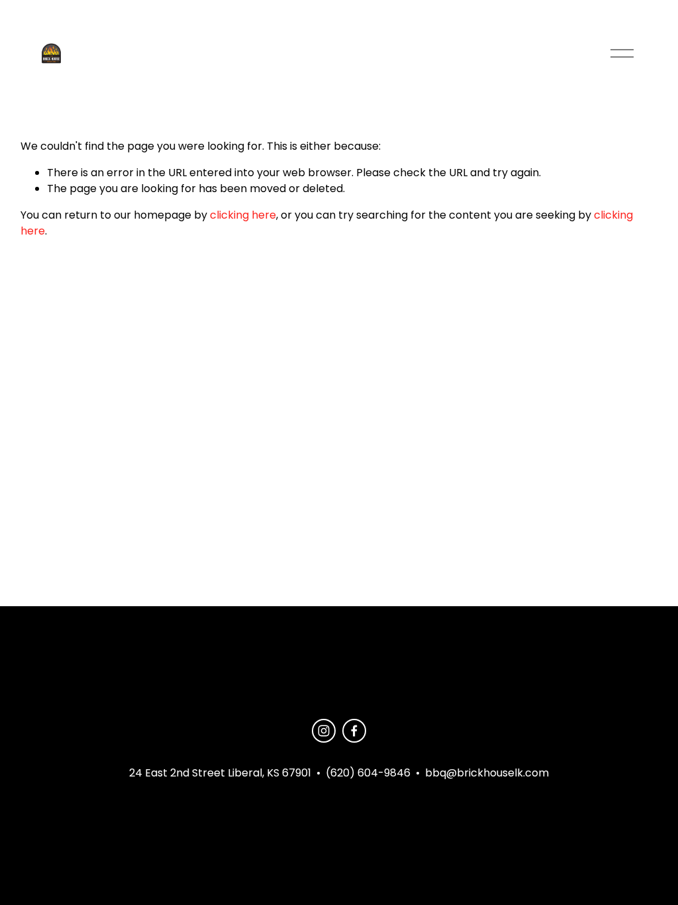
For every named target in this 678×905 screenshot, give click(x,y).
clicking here (243, 215)
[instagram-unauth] (324, 731)
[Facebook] (354, 731)
